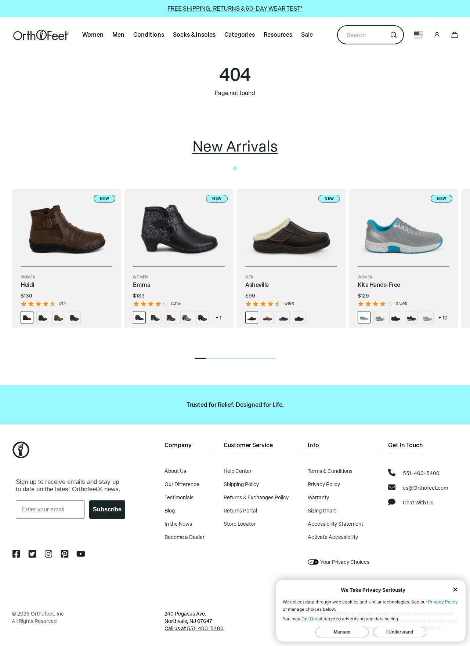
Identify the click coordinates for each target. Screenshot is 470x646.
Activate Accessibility (333, 536)
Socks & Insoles (194, 34)
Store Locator (240, 523)
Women (93, 34)
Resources (278, 34)
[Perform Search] (393, 35)
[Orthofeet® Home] (41, 35)
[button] (200, 358)
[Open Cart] (454, 35)
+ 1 (218, 317)
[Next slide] (458, 279)
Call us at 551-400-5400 (194, 628)
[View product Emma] (139, 317)
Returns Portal (240, 510)
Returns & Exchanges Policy (256, 497)
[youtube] (80, 554)
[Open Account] (437, 35)
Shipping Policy (241, 484)
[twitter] (32, 554)
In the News (178, 523)
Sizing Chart (322, 510)
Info (313, 445)
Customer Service (248, 445)
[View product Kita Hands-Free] (364, 317)
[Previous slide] (12, 279)
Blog (169, 510)
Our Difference (181, 484)
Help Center (238, 470)
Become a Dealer (184, 536)
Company (178, 445)
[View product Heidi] (27, 317)
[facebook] (16, 554)
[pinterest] (64, 554)
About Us (175, 470)
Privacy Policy (324, 484)
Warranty (318, 497)
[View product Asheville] (252, 317)
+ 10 (443, 317)
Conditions (148, 34)
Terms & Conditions (330, 470)
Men (118, 34)
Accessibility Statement (335, 523)
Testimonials (179, 497)
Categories (239, 34)
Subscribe (107, 509)
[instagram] (48, 554)
